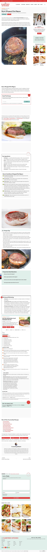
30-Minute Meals (7, 439)
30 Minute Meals (8, 431)
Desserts (14, 542)
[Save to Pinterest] (0, 277)
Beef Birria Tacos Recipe (36, 54)
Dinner (35, 4)
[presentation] (6, 510)
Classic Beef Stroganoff (7, 429)
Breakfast (28, 4)
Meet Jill (39, 33)
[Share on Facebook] (0, 275)
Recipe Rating (5, 494)
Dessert (32, 4)
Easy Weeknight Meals (16, 439)
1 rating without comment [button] (14, 473)
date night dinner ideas (7, 119)
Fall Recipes (21, 439)
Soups (8, 542)
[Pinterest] (41, 1)
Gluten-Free (24, 439)
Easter (12, 439)
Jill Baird (19, 446)
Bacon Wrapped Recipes (9, 430)
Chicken (9, 545)
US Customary (5, 336)
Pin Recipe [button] (9, 14)
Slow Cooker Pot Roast (7, 426)
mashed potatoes (12, 118)
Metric (9, 336)
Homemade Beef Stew (6, 425)
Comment (4, 478)
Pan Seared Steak (6, 421)
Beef (10, 439)
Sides (38, 4)
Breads (20, 542)
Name (4, 492)
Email (18, 492)
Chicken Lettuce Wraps (5, 459)
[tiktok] (43, 1)
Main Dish (28, 439)
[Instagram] (40, 1)
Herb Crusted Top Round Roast (8, 427)
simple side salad (20, 118)
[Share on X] (0, 278)
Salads (14, 541)
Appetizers (23, 4)
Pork (20, 545)
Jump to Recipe (4, 14)
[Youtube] (45, 1)
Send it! (27, 101)
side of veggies (6, 118)
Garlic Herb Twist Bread (27, 459)
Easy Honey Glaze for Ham (36, 65)
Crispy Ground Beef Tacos (7, 424)
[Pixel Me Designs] (43, 551)
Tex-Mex (3, 545)
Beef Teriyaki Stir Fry (6, 422)
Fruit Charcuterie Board (42, 54)
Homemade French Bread (42, 65)
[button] (2, 8)
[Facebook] (38, 1)
